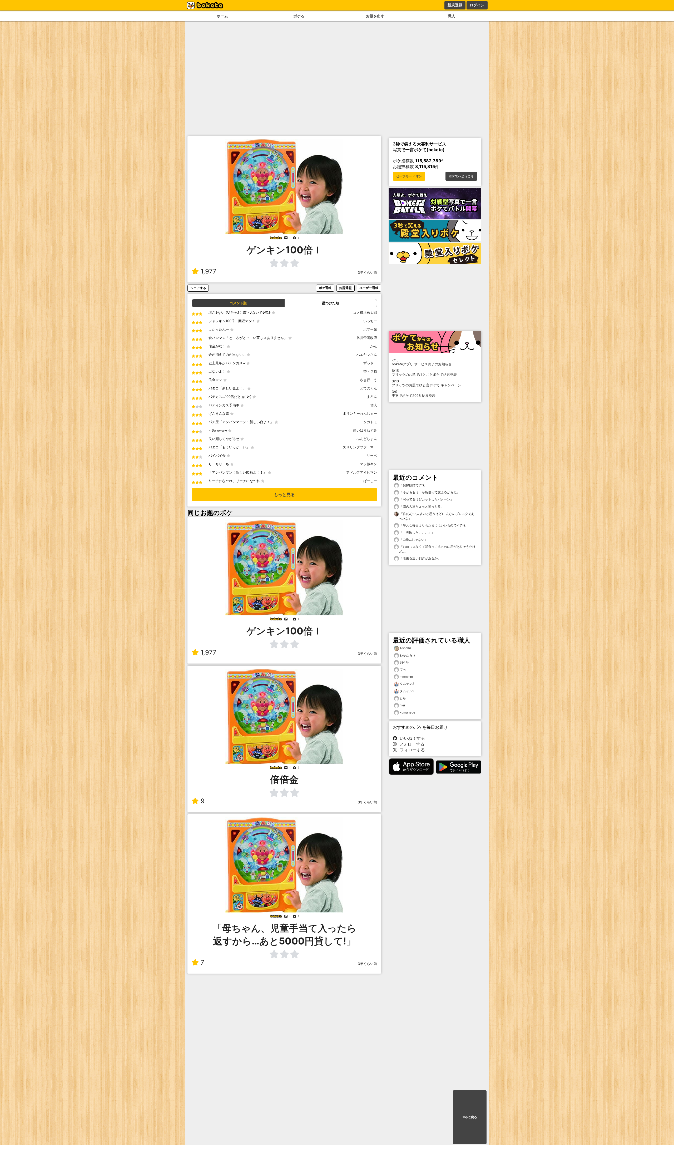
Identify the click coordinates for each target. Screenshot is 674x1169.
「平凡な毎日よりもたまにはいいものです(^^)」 (433, 525)
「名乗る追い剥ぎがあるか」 (420, 558)
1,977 (208, 271)
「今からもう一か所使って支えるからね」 (429, 492)
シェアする (198, 288)
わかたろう (407, 655)
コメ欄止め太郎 (365, 313)
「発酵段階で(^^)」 (413, 485)
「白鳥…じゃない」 (413, 540)
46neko (405, 648)
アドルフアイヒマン (361, 472)
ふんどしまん (366, 439)
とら (403, 698)
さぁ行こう (368, 380)
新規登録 (455, 5)
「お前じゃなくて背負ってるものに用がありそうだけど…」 (437, 549)
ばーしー (370, 481)
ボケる (298, 16)
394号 (404, 662)
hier (402, 705)
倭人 (373, 405)
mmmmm (406, 677)
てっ (403, 669)
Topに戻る (469, 1117)
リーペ (372, 456)
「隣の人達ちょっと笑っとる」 (421, 506)
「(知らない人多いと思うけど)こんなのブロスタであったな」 (436, 516)
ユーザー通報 (368, 288)
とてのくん (368, 388)
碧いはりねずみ (365, 430)
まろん (372, 397)
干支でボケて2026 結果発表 (413, 394)
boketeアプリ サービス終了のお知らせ (422, 362)
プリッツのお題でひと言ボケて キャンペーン (426, 383)
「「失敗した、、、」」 (416, 532)
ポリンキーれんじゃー (360, 414)
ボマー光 (370, 329)
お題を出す (375, 16)
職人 (451, 16)
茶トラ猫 (370, 371)
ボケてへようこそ (461, 176)
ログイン (477, 5)
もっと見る (284, 494)
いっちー (370, 321)
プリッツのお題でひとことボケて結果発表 (424, 373)
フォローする (410, 744)
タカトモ (370, 422)
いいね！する (411, 738)
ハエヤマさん (366, 355)
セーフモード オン (409, 176)
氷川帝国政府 (366, 338)
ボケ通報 (325, 288)
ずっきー (370, 363)
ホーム (222, 16)
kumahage (407, 712)
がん (373, 346)
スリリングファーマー (360, 447)
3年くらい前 (367, 273)
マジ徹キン (368, 464)
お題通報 (345, 288)
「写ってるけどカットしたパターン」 (426, 499)
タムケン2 (407, 684)
